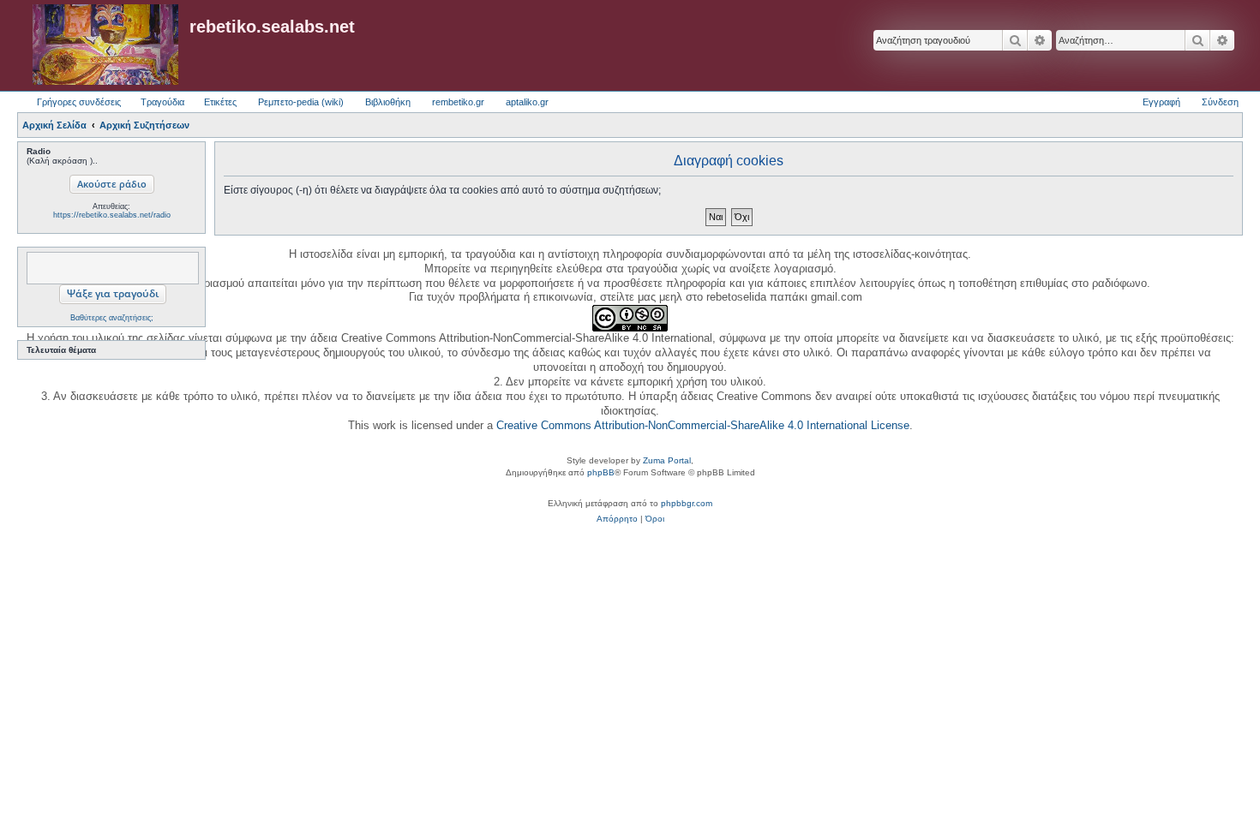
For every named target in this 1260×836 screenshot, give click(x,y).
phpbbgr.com (686, 503)
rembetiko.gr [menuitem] (458, 102)
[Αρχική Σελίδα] (105, 45)
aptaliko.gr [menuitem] (527, 102)
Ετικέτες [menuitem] (220, 102)
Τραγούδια (162, 102)
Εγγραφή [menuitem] (1161, 102)
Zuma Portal (667, 460)
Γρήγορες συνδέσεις (79, 102)
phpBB (601, 472)
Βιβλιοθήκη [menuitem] (388, 102)
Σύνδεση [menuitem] (1220, 102)
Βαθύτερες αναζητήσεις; (111, 318)
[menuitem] (617, 519)
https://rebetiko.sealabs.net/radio (112, 215)
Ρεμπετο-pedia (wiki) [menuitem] (301, 102)
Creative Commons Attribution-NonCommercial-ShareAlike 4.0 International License (702, 425)
